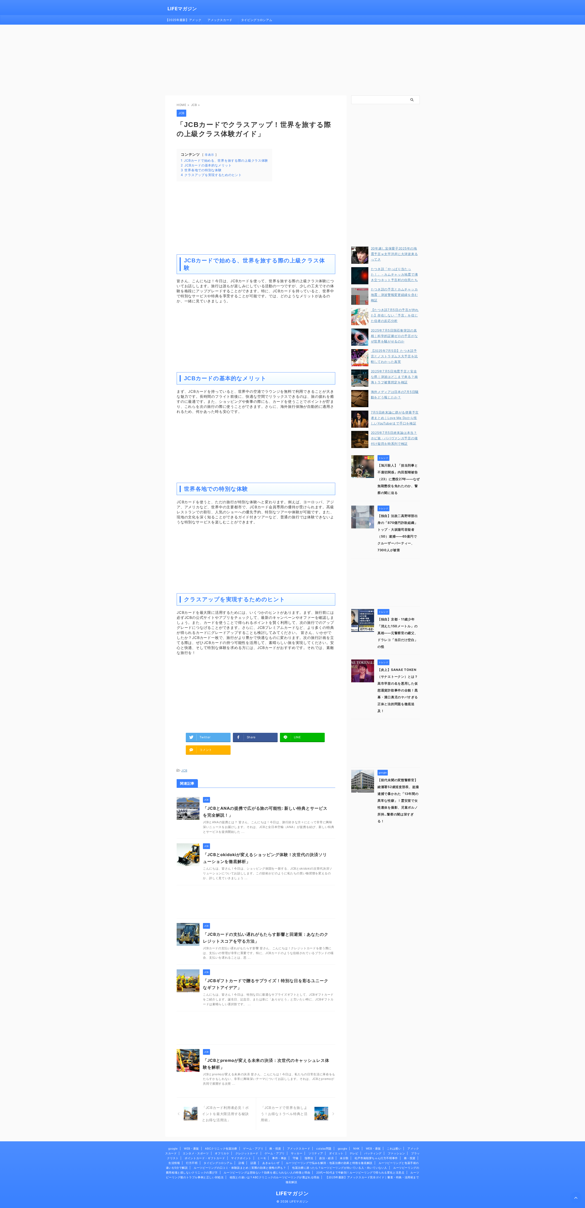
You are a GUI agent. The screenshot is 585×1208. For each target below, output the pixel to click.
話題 (253, 1163)
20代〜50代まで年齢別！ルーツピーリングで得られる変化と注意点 (360, 1172)
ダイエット (336, 1153)
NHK (356, 1148)
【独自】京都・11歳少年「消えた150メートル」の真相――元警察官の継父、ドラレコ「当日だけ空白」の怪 (398, 633)
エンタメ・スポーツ (196, 1153)
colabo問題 (324, 1148)
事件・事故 (279, 1158)
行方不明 (191, 1163)
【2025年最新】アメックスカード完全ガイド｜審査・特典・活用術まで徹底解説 (183, 21)
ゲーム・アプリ (253, 1148)
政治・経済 (326, 1158)
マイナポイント (241, 1158)
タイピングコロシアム (256, 20)
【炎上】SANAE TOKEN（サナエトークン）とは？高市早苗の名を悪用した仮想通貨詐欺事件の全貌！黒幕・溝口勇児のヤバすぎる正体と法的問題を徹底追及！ (398, 690)
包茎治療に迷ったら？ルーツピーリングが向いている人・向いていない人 (339, 1167)
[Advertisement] (292, 59)
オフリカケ (222, 1153)
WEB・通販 (191, 1148)
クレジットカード (246, 1153)
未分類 (344, 1158)
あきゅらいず (271, 1163)
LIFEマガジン (182, 8)
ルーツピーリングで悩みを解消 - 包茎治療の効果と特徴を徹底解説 (329, 1163)
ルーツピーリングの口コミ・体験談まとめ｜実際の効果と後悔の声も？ (240, 1167)
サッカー (296, 1153)
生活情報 (174, 1163)
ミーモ (261, 1158)
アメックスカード (219, 20)
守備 (295, 1158)
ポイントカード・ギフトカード (205, 1158)
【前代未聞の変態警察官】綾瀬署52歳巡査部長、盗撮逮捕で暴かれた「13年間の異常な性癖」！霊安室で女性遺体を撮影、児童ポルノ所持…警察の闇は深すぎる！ (398, 800)
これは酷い (394, 1148)
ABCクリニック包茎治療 (221, 1148)
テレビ (354, 1153)
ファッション (396, 1153)
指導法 (309, 1158)
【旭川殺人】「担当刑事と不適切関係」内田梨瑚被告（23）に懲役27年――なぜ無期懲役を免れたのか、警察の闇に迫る (399, 479)
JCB (184, 770)
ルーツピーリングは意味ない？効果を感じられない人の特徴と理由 (267, 1172)
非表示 (209, 154)
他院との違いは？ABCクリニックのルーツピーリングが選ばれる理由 (274, 1177)
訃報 (241, 1163)
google (173, 1148)
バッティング (373, 1153)
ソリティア (315, 1153)
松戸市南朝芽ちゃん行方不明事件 (376, 1158)
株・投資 (275, 1148)
